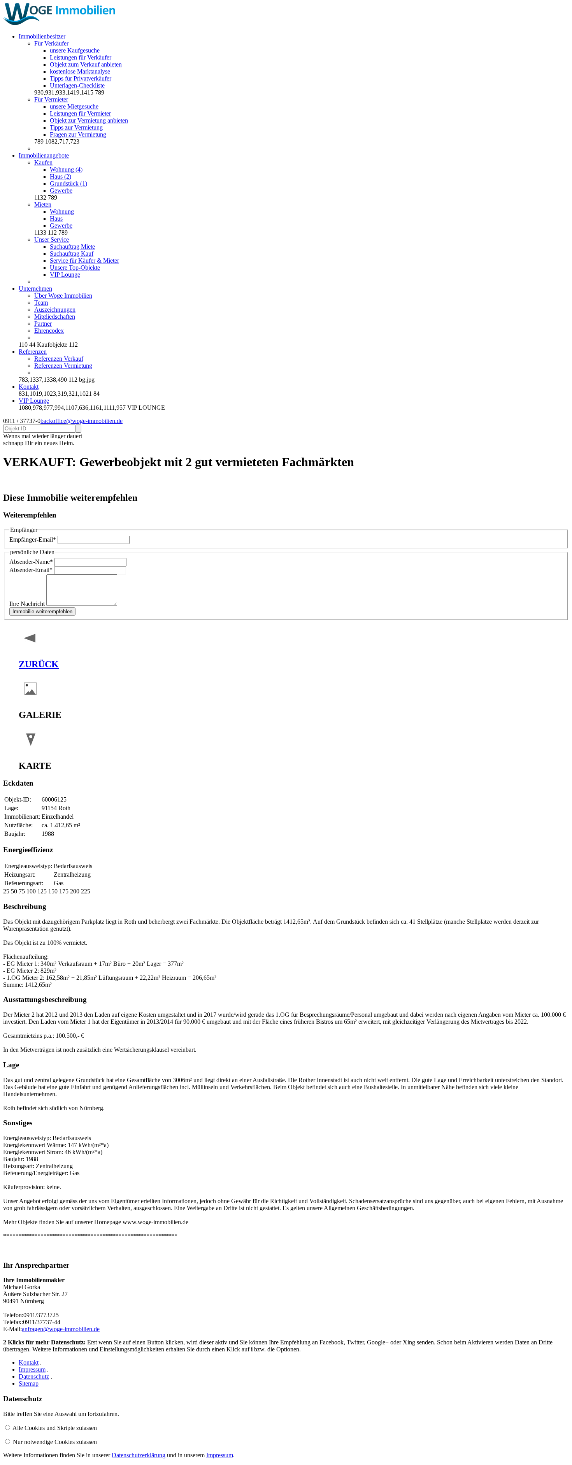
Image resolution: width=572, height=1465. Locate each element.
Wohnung (62, 211)
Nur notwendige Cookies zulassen (55, 1442)
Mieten (42, 204)
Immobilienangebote (44, 155)
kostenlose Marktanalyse (80, 71)
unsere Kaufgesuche (75, 50)
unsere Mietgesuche (74, 106)
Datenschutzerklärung (138, 1455)
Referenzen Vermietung (63, 365)
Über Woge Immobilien (63, 295)
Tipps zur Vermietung (76, 127)
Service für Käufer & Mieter (84, 260)
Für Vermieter (51, 99)
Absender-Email (31, 570)
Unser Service (51, 239)
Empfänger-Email (32, 539)
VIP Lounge (65, 274)
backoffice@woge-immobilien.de (81, 421)
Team (41, 302)
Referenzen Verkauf (58, 358)
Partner (43, 323)
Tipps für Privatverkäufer (80, 78)
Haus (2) (60, 176)
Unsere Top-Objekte (75, 267)
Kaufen (43, 162)
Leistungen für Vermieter (80, 113)
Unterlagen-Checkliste (77, 85)
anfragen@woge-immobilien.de (61, 1329)
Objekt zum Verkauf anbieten (86, 64)
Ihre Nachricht (27, 603)
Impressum (32, 1369)
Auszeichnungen (54, 309)
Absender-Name (31, 561)
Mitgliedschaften (54, 316)
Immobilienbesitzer (42, 36)
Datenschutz (34, 1376)
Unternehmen (35, 288)
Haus (56, 218)
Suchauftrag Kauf (71, 253)
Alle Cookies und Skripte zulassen (54, 1428)
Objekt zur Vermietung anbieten (89, 120)
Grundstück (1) (68, 183)
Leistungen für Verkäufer (80, 57)
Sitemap (29, 1383)
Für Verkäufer (51, 43)
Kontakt (29, 386)
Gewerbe (61, 190)
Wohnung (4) (66, 169)
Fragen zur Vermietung (78, 134)
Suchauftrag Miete (72, 246)
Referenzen (33, 351)
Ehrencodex (49, 330)
